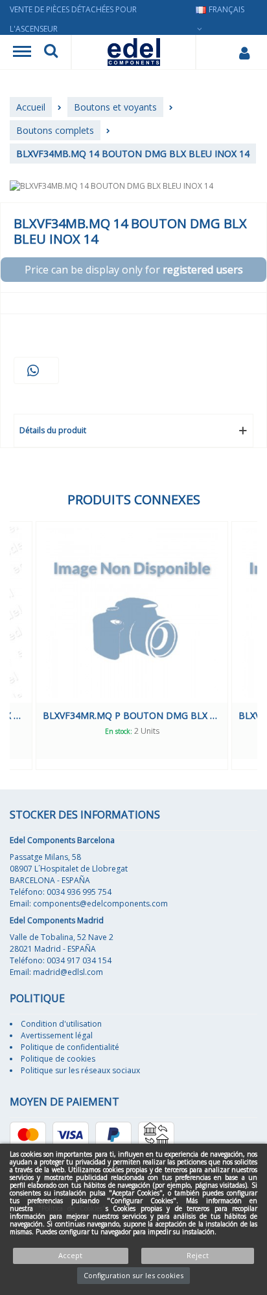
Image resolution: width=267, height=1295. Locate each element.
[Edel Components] (134, 52)
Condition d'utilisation (61, 1023)
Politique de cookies (58, 1058)
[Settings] (244, 52)
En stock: (190, 731)
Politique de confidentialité (70, 1047)
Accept (70, 1255)
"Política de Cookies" (72, 1208)
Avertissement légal (57, 1035)
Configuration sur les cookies (133, 1275)
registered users (203, 269)
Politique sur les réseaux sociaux (80, 1070)
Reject (198, 1255)
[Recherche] (51, 52)
